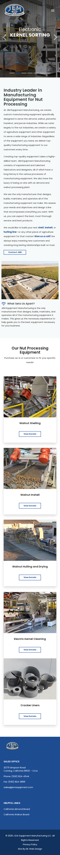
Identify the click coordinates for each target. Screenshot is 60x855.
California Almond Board (17, 809)
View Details (30, 434)
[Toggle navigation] (52, 10)
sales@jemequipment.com (18, 787)
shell (41, 227)
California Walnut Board (16, 814)
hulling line (10, 231)
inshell (49, 227)
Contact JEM (15, 252)
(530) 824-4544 (20, 776)
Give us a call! (42, 236)
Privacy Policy (30, 844)
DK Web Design (34, 848)
